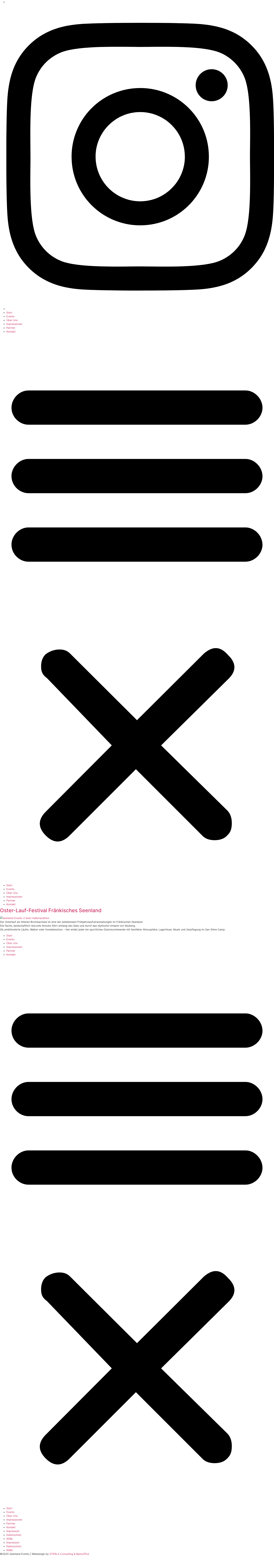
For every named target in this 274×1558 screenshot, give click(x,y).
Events (10, 316)
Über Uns (12, 320)
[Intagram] (140, 308)
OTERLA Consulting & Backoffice (69, 1553)
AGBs (9, 1538)
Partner (10, 327)
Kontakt (11, 331)
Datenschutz (13, 1534)
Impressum (12, 1531)
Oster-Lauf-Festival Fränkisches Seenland (50, 910)
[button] (137, 608)
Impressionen (14, 324)
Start (9, 312)
